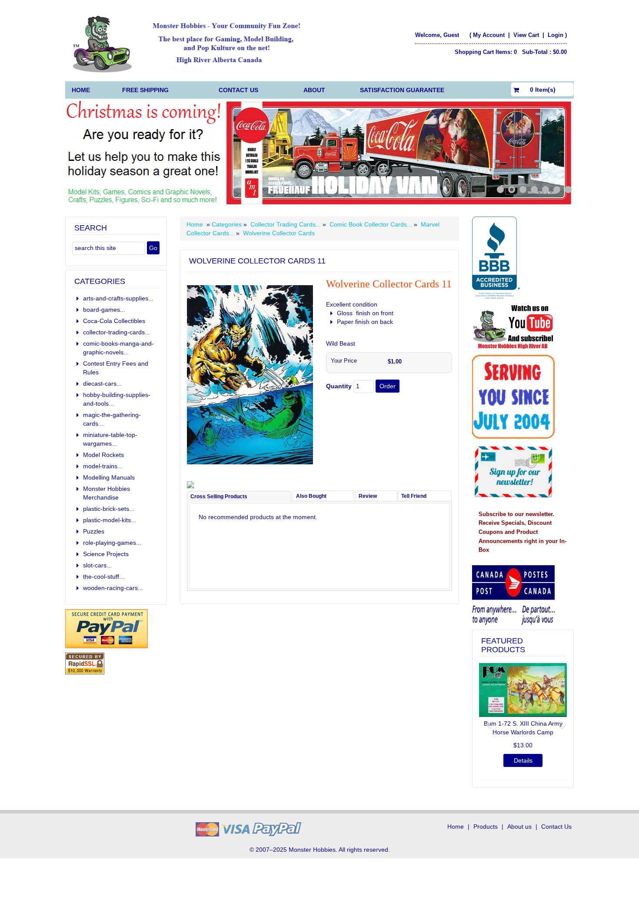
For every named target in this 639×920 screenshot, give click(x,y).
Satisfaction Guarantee (402, 90)
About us (519, 826)
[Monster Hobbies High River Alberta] (192, 44)
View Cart (527, 35)
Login (555, 35)
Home (81, 90)
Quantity (339, 386)
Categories (227, 224)
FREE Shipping (145, 90)
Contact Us (238, 90)
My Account (489, 35)
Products (485, 826)
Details (495, 760)
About (314, 90)
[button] (485, 720)
